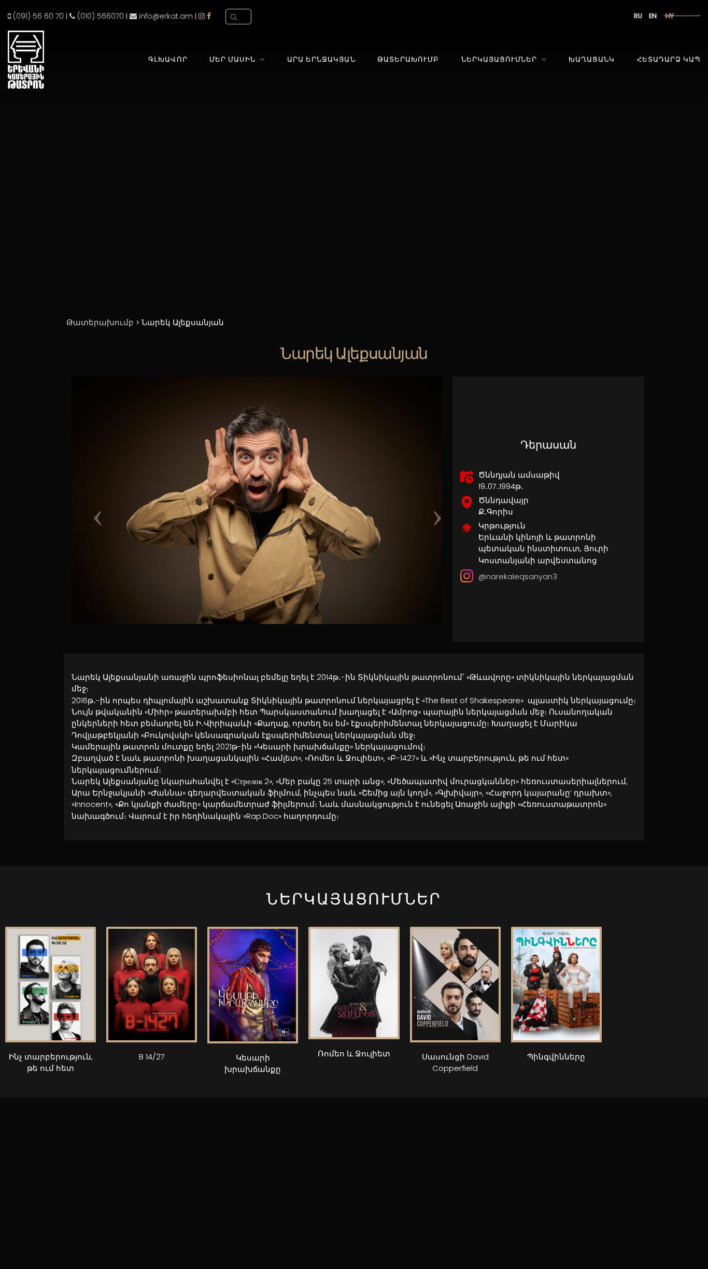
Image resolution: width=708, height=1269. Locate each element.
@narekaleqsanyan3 (517, 576)
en (653, 15)
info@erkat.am (165, 16)
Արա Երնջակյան (321, 59)
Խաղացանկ (592, 59)
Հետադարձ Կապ (668, 59)
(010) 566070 (99, 16)
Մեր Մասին (232, 59)
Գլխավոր (167, 59)
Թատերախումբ (408, 59)
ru (638, 15)
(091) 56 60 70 (37, 16)
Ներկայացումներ (499, 59)
